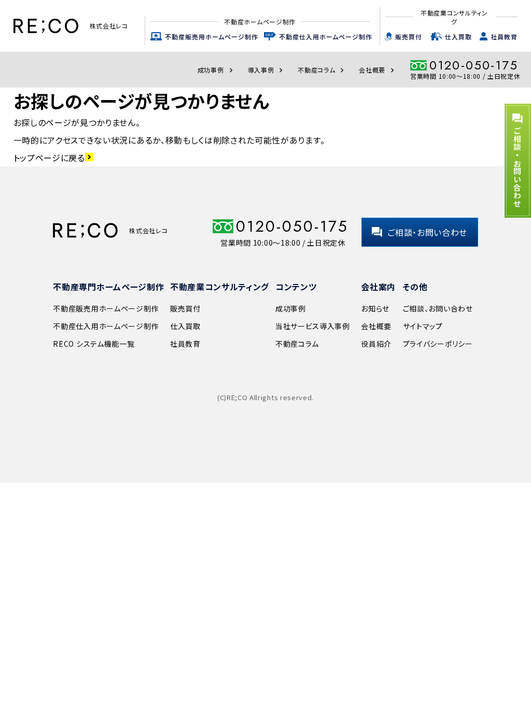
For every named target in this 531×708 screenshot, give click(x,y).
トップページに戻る (53, 157)
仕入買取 (458, 36)
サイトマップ (423, 326)
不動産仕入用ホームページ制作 (325, 36)
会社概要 (378, 70)
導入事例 (267, 70)
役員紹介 (376, 343)
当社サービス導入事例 (312, 326)
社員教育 (504, 36)
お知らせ (375, 308)
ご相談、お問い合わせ (438, 308)
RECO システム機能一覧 (93, 343)
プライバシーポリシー (438, 343)
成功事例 (216, 70)
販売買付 (408, 36)
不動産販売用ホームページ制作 (211, 36)
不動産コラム (322, 70)
